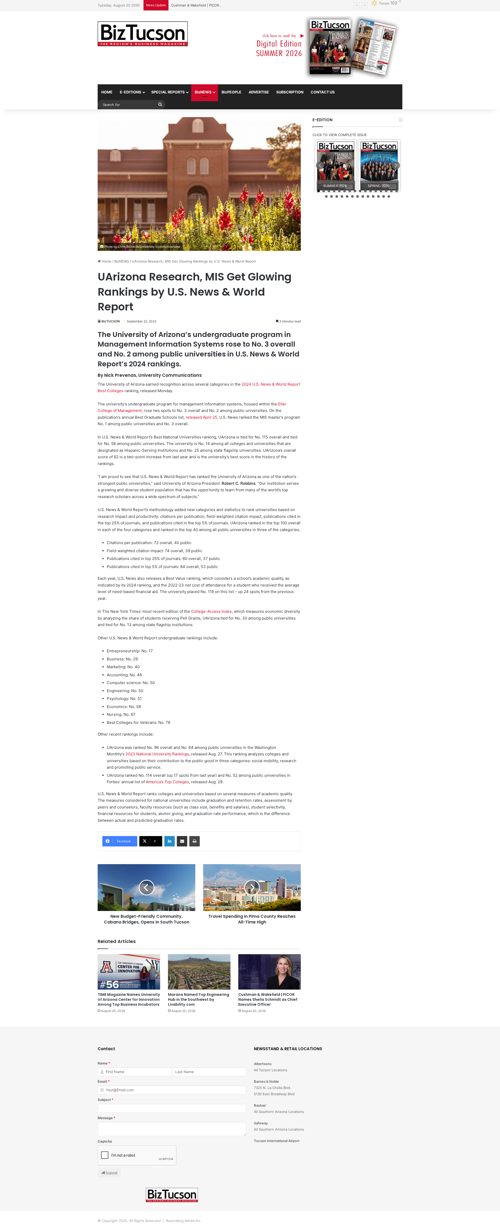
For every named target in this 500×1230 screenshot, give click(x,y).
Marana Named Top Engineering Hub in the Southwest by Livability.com (198, 999)
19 (336, 196)
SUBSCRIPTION (289, 92)
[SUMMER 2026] (335, 166)
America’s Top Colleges (167, 781)
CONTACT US (323, 92)
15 (391, 191)
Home (106, 261)
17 (326, 196)
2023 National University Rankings (157, 753)
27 (378, 196)
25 (368, 196)
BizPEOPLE (231, 92)
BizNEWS (203, 92)
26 (373, 196)
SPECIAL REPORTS (168, 92)
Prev (320, 165)
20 (342, 196)
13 (381, 191)
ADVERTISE (259, 92)
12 (375, 191)
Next (396, 165)
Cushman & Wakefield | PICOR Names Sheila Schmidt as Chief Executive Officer (235, 5)
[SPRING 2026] (379, 166)
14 (386, 191)
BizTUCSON (111, 321)
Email (102, 1081)
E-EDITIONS (130, 92)
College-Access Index (211, 611)
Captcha (105, 1141)
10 (365, 191)
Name (103, 1063)
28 (383, 196)
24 (362, 196)
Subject (104, 1100)
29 (389, 196)
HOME (107, 92)
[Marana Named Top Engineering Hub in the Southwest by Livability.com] (199, 971)
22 (352, 196)
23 (357, 196)
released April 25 (201, 417)
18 (331, 196)
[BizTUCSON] (143, 34)
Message (105, 1118)
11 (370, 191)
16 (396, 191)
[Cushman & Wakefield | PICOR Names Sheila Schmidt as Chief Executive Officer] (269, 971)
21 (347, 196)
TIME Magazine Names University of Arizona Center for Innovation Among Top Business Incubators (129, 999)
